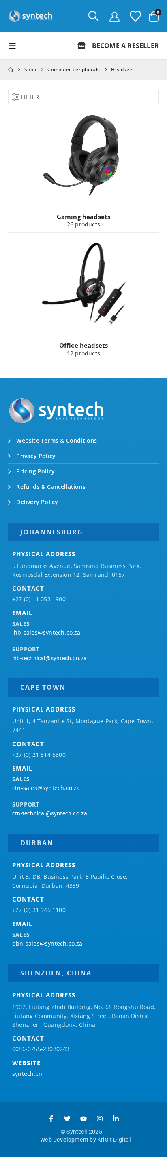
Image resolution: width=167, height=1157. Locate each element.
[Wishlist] (135, 16)
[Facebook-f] (51, 1118)
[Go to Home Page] (10, 69)
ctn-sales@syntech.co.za (46, 788)
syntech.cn (27, 1073)
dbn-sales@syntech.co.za (47, 943)
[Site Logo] (30, 16)
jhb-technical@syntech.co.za (49, 658)
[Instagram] (99, 1118)
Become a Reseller (124, 45)
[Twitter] (67, 1118)
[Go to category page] (83, 154)
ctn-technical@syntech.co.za (49, 813)
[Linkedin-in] (116, 1118)
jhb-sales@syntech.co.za (46, 632)
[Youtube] (83, 1118)
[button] (93, 16)
